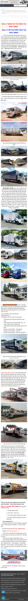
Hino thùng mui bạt (6, 543)
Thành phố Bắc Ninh (18, 322)
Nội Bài (7, 313)
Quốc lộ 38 (9, 326)
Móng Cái (17, 324)
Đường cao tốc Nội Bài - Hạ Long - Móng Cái (14, 332)
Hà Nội (18, 319)
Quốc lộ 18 (9, 322)
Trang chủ (3, 9)
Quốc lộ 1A (9, 319)
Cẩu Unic (22, 454)
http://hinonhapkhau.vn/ (10, 447)
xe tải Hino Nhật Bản (16, 523)
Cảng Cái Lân (10, 324)
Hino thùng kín (15, 543)
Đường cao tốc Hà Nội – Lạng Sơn (12, 330)
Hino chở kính (10, 544)
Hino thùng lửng (22, 541)
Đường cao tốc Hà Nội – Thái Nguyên (13, 329)
